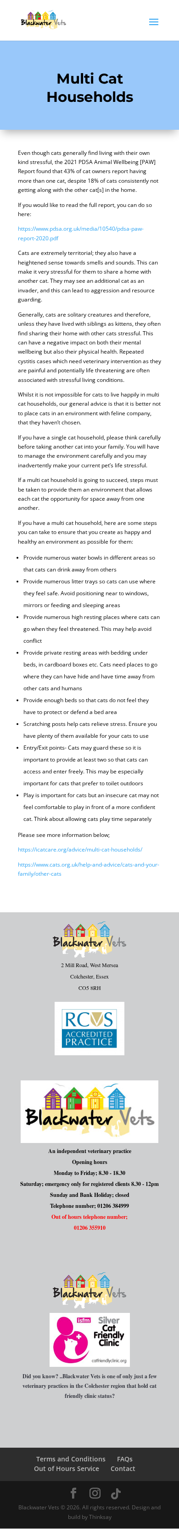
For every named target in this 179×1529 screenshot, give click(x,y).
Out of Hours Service (66, 1468)
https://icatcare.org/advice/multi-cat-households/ (80, 849)
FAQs (125, 1459)
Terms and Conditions (71, 1459)
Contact (123, 1468)
